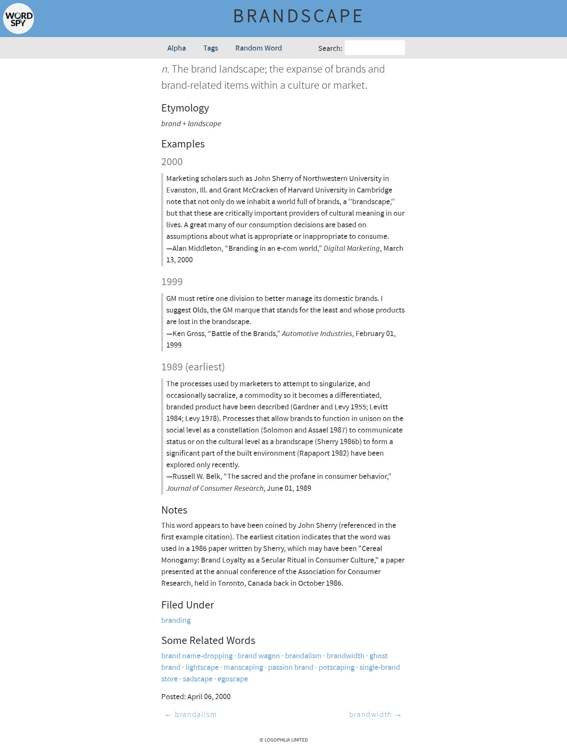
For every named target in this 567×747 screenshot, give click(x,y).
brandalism (303, 656)
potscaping (336, 667)
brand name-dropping (197, 656)
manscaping (243, 667)
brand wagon (259, 656)
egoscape (233, 679)
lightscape (202, 667)
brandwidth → (376, 715)
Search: (330, 49)
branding (176, 620)
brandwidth (345, 656)
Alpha (176, 48)
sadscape (198, 679)
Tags (210, 48)
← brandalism (190, 715)
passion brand (291, 667)
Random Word (258, 48)
